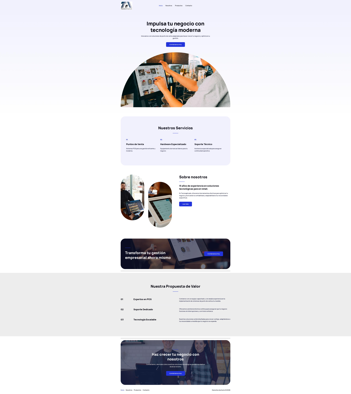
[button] (227, 5)
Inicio (161, 6)
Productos (178, 6)
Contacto (188, 6)
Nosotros (169, 6)
